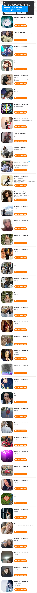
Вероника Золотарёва (21, 176)
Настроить (21, 12)
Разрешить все (10, 12)
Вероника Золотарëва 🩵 (22, 162)
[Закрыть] (26, 8)
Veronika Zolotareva (20, 32)
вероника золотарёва (21, 104)
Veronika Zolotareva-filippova (23, 17)
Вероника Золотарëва (21, 61)
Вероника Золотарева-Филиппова (24, 524)
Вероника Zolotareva (20, 46)
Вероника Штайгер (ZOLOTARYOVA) (20, 192)
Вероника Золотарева (21, 75)
